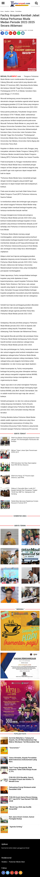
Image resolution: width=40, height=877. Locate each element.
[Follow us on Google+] (12, 872)
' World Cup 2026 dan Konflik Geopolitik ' (20, 808)
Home (2, 11)
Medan (12, 11)
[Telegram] (23, 33)
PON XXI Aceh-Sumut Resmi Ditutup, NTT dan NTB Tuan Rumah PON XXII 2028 (23, 799)
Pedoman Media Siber (17, 862)
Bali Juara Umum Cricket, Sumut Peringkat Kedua (21, 818)
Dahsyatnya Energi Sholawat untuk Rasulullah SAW (22, 788)
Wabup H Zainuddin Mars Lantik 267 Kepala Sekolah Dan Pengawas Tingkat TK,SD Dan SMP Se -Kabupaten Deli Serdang (24, 491)
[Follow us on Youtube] (16, 872)
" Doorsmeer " (14, 748)
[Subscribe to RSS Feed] (20, 872)
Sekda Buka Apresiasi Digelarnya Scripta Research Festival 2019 (24, 502)
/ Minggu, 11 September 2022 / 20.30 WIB (22, 30)
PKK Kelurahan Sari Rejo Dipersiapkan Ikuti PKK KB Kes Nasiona (23, 464)
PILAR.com (14, 76)
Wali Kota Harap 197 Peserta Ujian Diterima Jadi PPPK (22, 476)
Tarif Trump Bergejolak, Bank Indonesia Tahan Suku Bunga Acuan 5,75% (23, 769)
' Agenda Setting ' (16, 827)
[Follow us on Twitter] (7, 872)
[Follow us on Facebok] (3, 872)
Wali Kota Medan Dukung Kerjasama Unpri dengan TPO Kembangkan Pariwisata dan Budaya (25, 439)
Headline (7, 11)
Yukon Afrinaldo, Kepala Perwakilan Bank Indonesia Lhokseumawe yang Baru (23, 760)
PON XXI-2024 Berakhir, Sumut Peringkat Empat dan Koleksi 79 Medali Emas (21, 779)
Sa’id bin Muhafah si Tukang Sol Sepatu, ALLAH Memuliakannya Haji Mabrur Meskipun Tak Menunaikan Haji (24, 740)
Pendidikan (18, 11)
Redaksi (4, 862)
